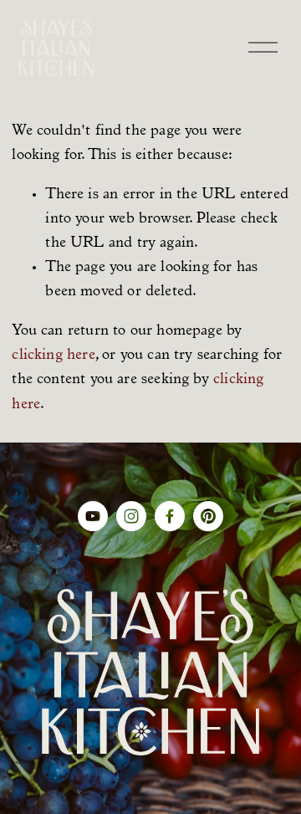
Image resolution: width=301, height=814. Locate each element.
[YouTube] (93, 516)
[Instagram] (131, 516)
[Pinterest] (208, 516)
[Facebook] (170, 516)
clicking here (53, 355)
